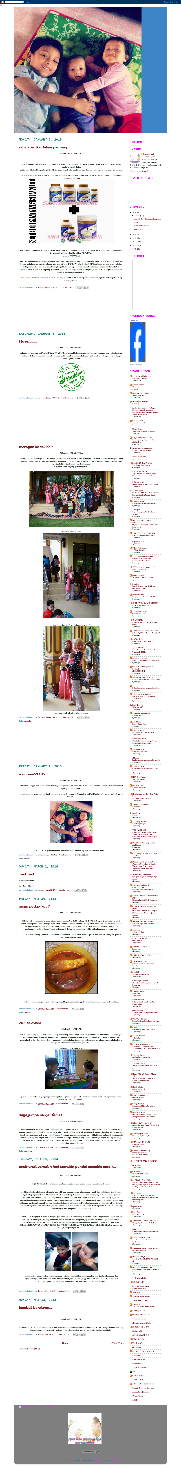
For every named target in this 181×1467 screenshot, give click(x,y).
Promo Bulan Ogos (139, 724)
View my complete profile (139, 171)
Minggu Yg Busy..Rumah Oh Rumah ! (145, 1223)
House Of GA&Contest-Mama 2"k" (144, 1075)
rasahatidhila (137, 1363)
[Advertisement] (71, 311)
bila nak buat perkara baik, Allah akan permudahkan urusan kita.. (144, 1115)
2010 (135, 249)
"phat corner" (138, 647)
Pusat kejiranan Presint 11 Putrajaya (145, 660)
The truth (135, 855)
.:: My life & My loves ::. (141, 376)
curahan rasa (137, 1010)
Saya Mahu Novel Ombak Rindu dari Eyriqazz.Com (145, 1126)
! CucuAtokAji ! (138, 482)
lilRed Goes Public (139, 1339)
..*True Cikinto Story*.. (141, 1296)
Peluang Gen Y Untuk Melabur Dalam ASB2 (143, 1003)
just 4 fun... (136, 721)
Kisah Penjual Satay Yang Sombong (145, 1231)
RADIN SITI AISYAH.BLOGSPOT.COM (143, 1305)
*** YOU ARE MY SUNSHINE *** (144, 1162)
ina (81, 1143)
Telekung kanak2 (138, 779)
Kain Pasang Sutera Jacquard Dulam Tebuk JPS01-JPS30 (145, 413)
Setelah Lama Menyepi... (141, 1057)
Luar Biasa (136, 1212)
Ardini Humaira (138, 1063)
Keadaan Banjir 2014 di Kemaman (144, 900)
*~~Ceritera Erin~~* (140, 1278)
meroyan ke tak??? (36, 447)
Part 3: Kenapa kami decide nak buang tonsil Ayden (144, 587)
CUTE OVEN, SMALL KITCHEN (145, 603)
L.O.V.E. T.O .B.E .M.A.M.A (143, 1351)
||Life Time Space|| (139, 777)
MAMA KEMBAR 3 (140, 471)
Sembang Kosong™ (140, 980)
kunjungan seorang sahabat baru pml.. (146, 760)
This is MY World (139, 1367)
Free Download (138, 999)
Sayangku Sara (138, 541)
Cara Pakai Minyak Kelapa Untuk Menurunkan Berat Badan (144, 742)
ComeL (135, 1027)
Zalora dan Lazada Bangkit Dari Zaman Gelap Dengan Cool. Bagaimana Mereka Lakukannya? (144, 834)
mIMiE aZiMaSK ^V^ (141, 1314)
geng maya (29, 1151)
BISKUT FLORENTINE (141, 605)
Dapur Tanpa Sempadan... (142, 448)
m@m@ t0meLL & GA (141, 1335)
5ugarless (98, 1460)
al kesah (135, 758)
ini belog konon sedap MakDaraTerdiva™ (140, 1287)
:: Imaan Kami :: (139, 991)
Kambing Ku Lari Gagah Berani (145, 1248)
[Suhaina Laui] (137, 361)
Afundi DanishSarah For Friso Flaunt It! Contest (145, 1241)
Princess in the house (140, 751)
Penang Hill (136, 806)
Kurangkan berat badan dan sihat (144, 503)
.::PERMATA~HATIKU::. (142, 955)
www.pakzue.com (139, 1318)
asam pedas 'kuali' (34, 906)
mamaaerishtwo (138, 1097)
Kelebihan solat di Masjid (141, 798)
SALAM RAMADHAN (140, 974)
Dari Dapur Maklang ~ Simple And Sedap (144, 843)
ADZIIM (135, 1400)
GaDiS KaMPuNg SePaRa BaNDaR (142, 667)
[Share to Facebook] (85, 287)
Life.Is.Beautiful (138, 1282)
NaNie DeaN (137, 429)
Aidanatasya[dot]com (140, 1392)
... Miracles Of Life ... (140, 961)
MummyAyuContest (140, 1133)
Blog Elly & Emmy (139, 658)
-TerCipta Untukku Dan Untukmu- (141, 521)
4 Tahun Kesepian (138, 550)
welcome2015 (32, 774)
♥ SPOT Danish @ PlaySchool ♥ (143, 535)
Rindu (134, 815)
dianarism (136, 930)
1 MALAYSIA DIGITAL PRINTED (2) (145, 1260)
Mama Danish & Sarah (141, 1237)
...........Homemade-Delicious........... (145, 556)
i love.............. (28, 341)
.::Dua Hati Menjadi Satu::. (143, 1383)
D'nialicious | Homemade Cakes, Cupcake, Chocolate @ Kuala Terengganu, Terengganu (144, 863)
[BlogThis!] (80, 287)
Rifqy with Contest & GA (142, 1123)
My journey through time (142, 437)
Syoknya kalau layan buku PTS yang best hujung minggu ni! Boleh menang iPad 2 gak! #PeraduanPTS (146, 1184)
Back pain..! (136, 993)
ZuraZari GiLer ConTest (142, 463)
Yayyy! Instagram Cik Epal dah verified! (143, 513)
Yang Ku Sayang (138, 1055)
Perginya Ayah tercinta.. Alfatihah (144, 597)
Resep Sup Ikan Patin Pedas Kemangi (146, 1021)
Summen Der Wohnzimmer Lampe (145, 484)
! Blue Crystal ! (138, 490)
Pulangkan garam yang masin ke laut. (145, 688)
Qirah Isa (136, 813)
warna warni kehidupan (141, 694)
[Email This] (77, 287)
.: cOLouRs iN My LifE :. (142, 1180)
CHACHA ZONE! (139, 1019)
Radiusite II (137, 1331)
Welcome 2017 (137, 707)
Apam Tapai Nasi (138, 423)
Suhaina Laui (134, 320)
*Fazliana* (136, 1292)
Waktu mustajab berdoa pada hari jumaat (144, 1066)
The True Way (137, 1343)
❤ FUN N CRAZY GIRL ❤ (143, 677)
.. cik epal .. (136, 509)
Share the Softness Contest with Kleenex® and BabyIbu (143, 1079)
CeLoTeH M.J (137, 620)
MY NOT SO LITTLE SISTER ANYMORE (143, 697)
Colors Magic (137, 1396)
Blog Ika (135, 584)
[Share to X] (82, 287)
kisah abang (136, 1165)
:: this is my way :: (139, 738)
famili (27, 858)
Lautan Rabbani (138, 1035)
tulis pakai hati (138, 1103)
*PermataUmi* (138, 594)
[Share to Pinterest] (87, 287)
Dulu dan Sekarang (139, 1250)
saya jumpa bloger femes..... (42, 1115)
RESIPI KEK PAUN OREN (142, 450)
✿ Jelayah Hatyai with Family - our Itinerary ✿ (145, 525)
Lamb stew (136, 847)
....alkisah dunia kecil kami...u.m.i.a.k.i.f (140, 886)
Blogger (115, 1460)
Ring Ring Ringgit (138, 823)
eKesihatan (136, 1347)
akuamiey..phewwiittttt (141, 1323)
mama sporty (137, 1206)
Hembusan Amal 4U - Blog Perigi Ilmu (145, 795)
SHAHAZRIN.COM (140, 1300)
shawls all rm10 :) (138, 1144)
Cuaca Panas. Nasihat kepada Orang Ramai (145, 769)
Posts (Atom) (35, 1348)
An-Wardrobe (137, 639)
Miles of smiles (138, 384)
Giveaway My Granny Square (142, 1136)
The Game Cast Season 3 (141, 465)
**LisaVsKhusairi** (140, 548)
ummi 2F (135, 972)
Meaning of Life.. (139, 1310)
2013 (135, 238)
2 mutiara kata (63, 1334)
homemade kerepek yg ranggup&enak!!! (141, 1151)
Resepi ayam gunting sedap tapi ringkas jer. (143, 441)
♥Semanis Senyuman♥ (141, 713)
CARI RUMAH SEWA (140, 1174)
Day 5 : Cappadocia (139, 569)
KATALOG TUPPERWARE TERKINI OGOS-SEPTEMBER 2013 (146, 1047)
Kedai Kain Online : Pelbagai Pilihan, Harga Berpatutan (144, 409)
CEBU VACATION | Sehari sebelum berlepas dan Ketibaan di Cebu (145, 493)
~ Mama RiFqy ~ (138, 749)
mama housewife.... (139, 575)
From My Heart (138, 501)
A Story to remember (140, 804)
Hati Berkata (137, 1087)
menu (27, 1012)
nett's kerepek (138, 1171)
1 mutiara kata (66, 287)
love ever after (137, 785)
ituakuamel (136, 1193)
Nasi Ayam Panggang (139, 378)
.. (132, 685)
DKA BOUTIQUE (139, 1256)
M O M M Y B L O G (140, 1327)
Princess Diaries (138, 1359)
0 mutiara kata (67, 398)
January (138, 215)
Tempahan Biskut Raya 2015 (142, 868)
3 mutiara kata (62, 1008)
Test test (26, 874)
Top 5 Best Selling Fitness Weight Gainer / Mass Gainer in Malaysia (144, 474)
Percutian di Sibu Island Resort (143, 1029)
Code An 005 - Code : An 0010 (142, 641)
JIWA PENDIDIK (138, 671)
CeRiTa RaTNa (138, 1375)
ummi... (28, 721)
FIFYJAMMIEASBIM (141, 1142)
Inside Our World (139, 456)
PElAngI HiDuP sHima (141, 938)
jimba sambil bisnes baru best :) (143, 1106)
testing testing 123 (138, 1089)
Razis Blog (136, 1355)
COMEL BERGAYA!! (141, 1044)
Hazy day (135, 387)
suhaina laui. (149, 154)
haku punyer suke (139, 730)
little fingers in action (140, 1095)
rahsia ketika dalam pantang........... (46, 147)
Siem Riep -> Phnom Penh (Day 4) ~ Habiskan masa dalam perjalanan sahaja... (145, 912)
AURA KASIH (138, 766)
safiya (118, 169)
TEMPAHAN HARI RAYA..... (143, 1155)
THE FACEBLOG (139, 830)
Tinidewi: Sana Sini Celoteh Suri (145, 630)
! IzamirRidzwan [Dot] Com (143, 1388)
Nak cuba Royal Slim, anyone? (143, 923)
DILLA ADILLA (138, 1112)
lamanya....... (136, 949)
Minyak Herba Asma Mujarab (143, 732)
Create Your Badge (136, 364)
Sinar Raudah (138, 705)
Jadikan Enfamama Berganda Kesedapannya (143, 964)
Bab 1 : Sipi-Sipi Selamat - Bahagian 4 (146, 633)
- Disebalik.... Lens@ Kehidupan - (145, 1220)
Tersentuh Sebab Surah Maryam (144, 431)
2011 (135, 245)
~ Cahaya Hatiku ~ (139, 611)
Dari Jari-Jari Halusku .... (142, 393)
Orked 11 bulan (138, 932)
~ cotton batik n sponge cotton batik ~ (145, 1012)
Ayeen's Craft (137, 1379)
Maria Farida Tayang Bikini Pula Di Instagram (145, 984)
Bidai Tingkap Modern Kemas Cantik (146, 679)
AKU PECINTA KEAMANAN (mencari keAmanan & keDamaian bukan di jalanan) (145, 1197)
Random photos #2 (138, 787)
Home (65, 1343)
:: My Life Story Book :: (141, 946)
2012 (135, 241)
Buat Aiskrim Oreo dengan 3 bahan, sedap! (145, 623)
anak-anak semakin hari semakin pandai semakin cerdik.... (67, 1167)
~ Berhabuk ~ (137, 1038)
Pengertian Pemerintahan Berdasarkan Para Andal (141, 559)
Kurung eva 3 (137, 715)
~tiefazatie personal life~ (142, 874)
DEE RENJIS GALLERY (142, 1267)
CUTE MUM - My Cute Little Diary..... (144, 907)
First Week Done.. (138, 1214)
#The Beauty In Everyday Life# (144, 853)
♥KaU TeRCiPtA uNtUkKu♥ (143, 533)
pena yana (136, 1229)
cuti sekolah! (30, 1023)
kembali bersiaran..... (35, 1307)
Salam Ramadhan (138, 613)
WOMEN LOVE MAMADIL (142, 577)
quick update (137, 940)
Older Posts (117, 1343)
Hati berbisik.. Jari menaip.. (143, 921)
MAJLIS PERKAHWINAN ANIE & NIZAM (145, 1270)
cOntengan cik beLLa (140, 401)
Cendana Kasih (138, 420)
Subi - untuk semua (139, 395)
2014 (135, 234)
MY (133, 1371)
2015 (135, 212)
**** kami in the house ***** (143, 567)
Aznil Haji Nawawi (139, 821)
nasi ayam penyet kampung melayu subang (144, 877)
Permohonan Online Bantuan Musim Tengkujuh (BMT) (145, 651)
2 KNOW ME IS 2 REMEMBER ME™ (145, 896)
